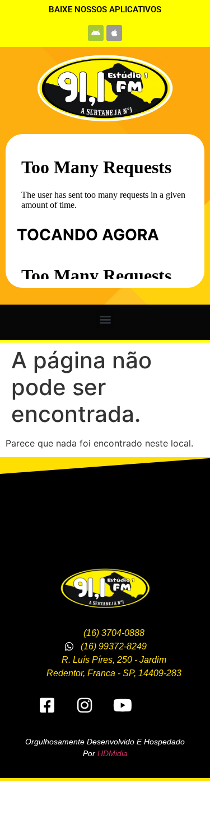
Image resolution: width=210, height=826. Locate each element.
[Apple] (114, 33)
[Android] (96, 33)
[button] (105, 319)
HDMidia (112, 753)
